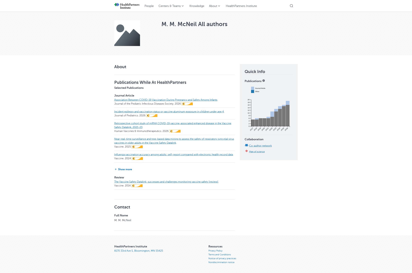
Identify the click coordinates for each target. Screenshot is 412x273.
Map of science (257, 151)
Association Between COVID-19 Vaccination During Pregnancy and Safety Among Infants (165, 99)
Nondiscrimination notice (221, 262)
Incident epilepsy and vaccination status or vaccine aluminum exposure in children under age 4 (169, 111)
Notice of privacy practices (222, 258)
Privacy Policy (215, 251)
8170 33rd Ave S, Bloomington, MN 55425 (138, 250)
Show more (125, 169)
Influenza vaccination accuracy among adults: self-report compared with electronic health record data (173, 154)
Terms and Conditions (219, 254)
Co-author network (260, 145)
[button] (291, 6)
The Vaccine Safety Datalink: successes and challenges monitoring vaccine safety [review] (166, 181)
